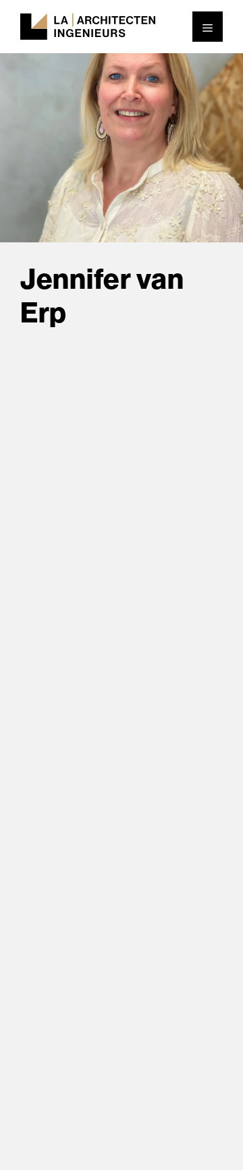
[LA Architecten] (87, 25)
